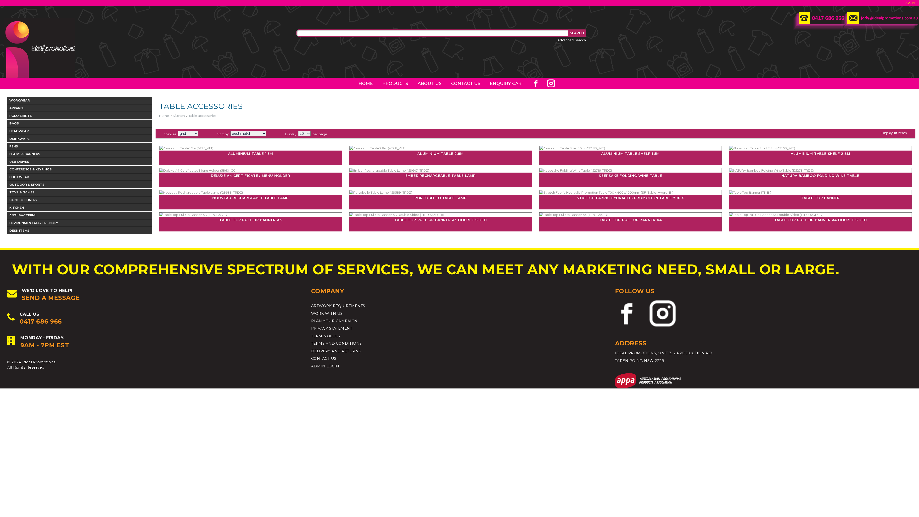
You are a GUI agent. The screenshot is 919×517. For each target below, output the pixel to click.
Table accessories (202, 116)
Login (910, 3)
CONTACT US (323, 358)
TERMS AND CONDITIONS (336, 343)
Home (366, 83)
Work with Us (327, 313)
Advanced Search (571, 40)
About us (430, 83)
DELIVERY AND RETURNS (336, 351)
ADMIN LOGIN (325, 366)
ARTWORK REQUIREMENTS (338, 305)
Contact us (465, 83)
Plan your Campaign (334, 321)
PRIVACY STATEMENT (332, 328)
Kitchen (179, 116)
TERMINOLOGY (326, 336)
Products (395, 83)
